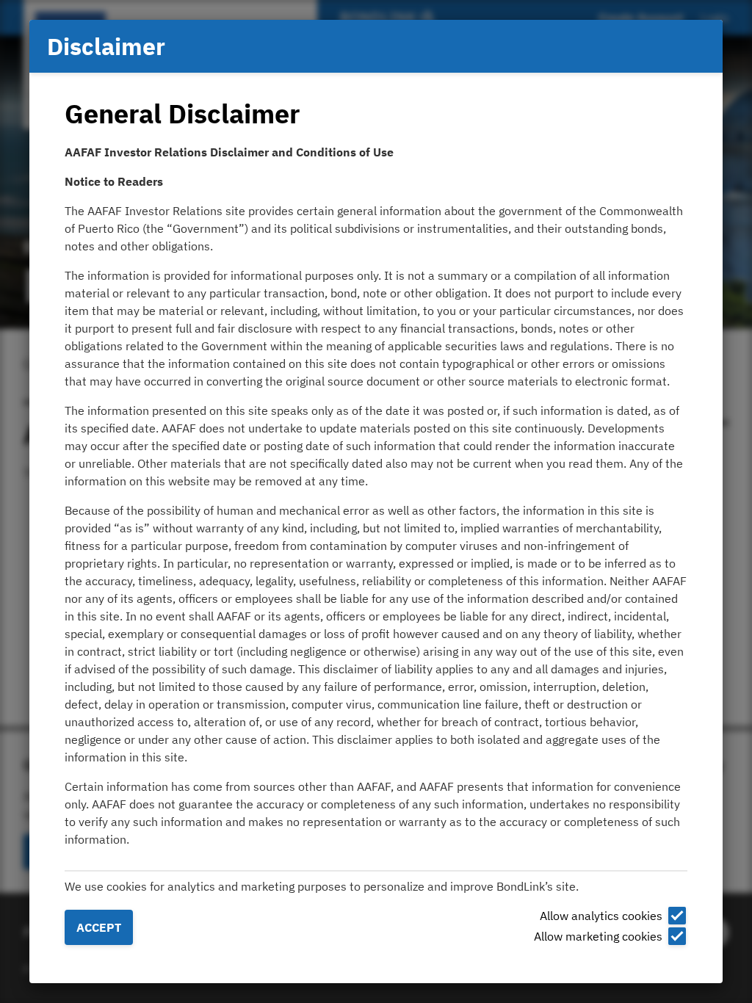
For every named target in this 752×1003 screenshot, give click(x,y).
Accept (98, 927)
